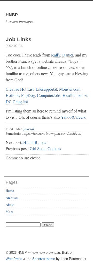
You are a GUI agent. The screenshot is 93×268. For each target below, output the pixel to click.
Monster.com (69, 89)
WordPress (14, 259)
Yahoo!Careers (73, 117)
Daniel (67, 55)
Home (10, 190)
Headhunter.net (75, 95)
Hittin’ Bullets (34, 142)
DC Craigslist (17, 101)
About (10, 204)
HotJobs (12, 95)
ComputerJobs (48, 95)
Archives (12, 197)
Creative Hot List (20, 89)
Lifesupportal (46, 89)
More (9, 211)
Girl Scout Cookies (45, 148)
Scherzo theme (43, 259)
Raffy (55, 55)
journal (29, 128)
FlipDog (28, 95)
